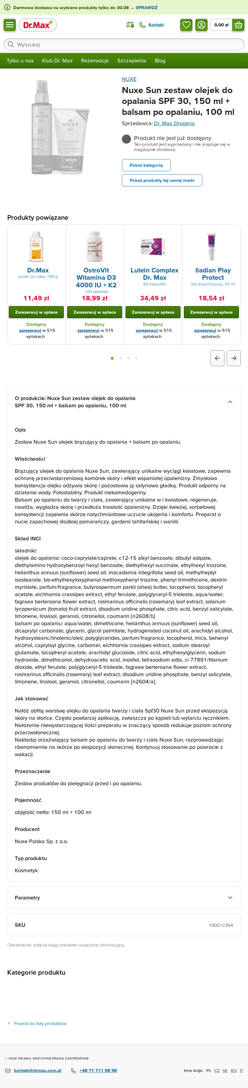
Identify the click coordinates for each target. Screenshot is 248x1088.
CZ (217, 1070)
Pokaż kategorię (146, 165)
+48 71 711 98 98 (98, 1070)
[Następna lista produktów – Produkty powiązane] (234, 358)
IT (241, 1070)
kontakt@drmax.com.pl (37, 1070)
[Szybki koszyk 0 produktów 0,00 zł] (238, 25)
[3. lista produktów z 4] (128, 358)
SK (225, 1070)
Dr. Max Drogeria (174, 123)
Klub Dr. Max (57, 60)
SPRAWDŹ (146, 7)
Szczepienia (131, 60)
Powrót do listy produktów (40, 1023)
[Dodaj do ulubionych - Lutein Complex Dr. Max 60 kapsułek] (175, 232)
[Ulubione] (186, 25)
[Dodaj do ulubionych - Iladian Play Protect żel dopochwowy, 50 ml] (233, 232)
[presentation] (36, 246)
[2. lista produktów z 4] (121, 358)
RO (234, 1070)
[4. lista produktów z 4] (136, 358)
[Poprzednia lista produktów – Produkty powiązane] (217, 358)
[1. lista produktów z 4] (112, 358)
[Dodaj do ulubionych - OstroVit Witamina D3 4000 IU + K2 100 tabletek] (117, 232)
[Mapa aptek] (130, 24)
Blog (160, 60)
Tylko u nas (20, 60)
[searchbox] (124, 44)
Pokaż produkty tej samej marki (162, 180)
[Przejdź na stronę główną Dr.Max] (38, 24)
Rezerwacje (95, 60)
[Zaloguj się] (201, 25)
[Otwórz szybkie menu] (10, 25)
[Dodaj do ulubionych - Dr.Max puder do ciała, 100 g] (58, 232)
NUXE (129, 79)
